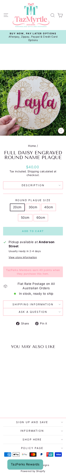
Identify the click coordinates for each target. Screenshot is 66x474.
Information (32, 430)
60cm (40, 217)
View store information (23, 257)
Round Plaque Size (33, 200)
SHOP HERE (32, 439)
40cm (48, 207)
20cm (17, 207)
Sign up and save (32, 422)
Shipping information (33, 304)
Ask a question (33, 311)
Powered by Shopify (33, 471)
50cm (25, 217)
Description (33, 185)
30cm (33, 207)
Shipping (33, 171)
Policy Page (32, 448)
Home (32, 146)
